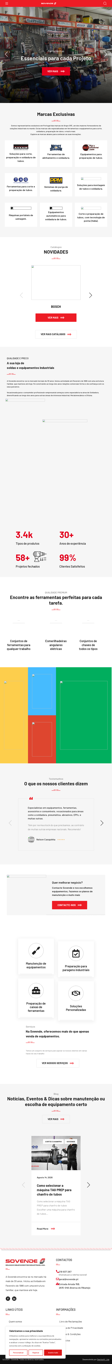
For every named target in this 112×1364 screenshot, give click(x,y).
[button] (56, 334)
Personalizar (18, 1352)
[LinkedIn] (14, 1298)
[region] (35, 1342)
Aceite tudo (53, 1352)
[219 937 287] (57, 1271)
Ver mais (57, 316)
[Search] (105, 3)
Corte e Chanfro (53, 1141)
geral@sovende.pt (68, 1279)
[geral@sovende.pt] (57, 1279)
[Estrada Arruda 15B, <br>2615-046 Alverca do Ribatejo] (57, 1283)
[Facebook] (8, 1298)
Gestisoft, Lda (103, 1359)
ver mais (58, 70)
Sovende (71, 1141)
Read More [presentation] (59, 1226)
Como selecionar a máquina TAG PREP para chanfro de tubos (54, 1189)
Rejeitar (36, 1352)
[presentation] (6, 54)
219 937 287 (65, 1271)
